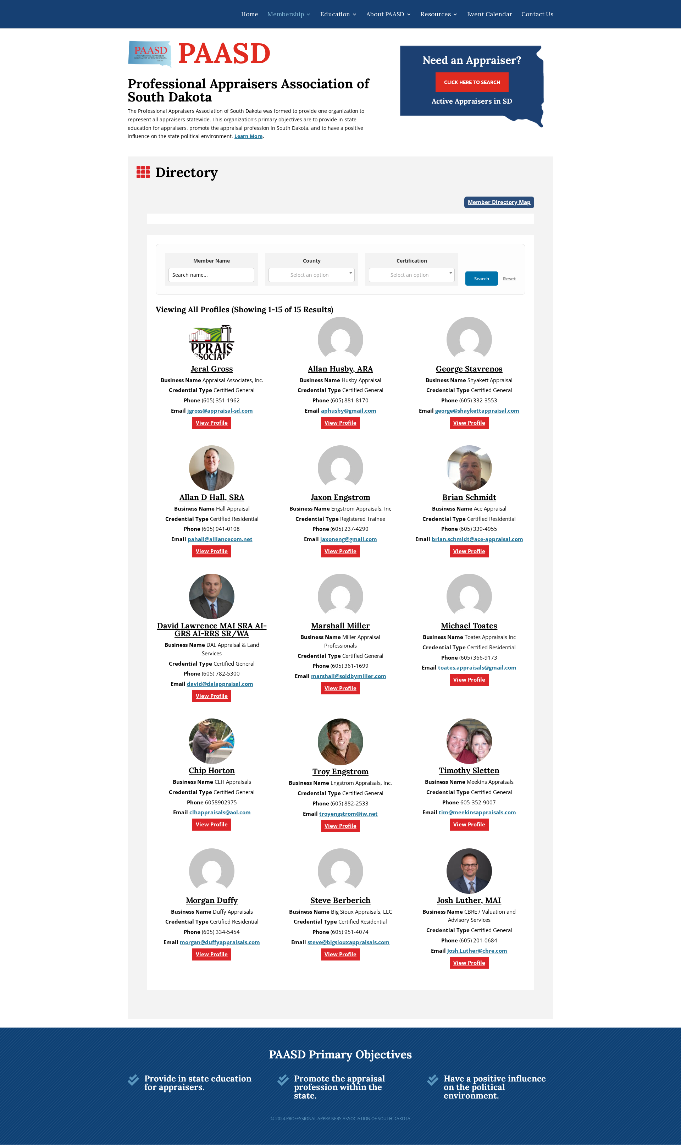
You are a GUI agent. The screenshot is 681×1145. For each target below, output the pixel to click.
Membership (285, 15)
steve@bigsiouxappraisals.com (348, 942)
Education (335, 15)
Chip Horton (212, 770)
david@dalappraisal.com (220, 684)
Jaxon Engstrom (340, 497)
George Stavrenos (469, 369)
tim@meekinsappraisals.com (477, 812)
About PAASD (385, 15)
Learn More (248, 136)
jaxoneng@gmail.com (348, 539)
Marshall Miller (340, 626)
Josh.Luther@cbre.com (477, 950)
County (312, 260)
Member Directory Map (499, 201)
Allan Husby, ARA (340, 369)
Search (481, 278)
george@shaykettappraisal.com (477, 410)
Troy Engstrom (340, 771)
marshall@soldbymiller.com (348, 676)
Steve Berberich (340, 900)
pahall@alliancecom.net (220, 539)
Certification (412, 260)
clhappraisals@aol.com (220, 812)
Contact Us (537, 15)
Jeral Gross (212, 369)
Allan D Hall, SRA (211, 497)
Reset (509, 278)
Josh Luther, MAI (469, 900)
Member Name (211, 260)
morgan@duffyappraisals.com (220, 942)
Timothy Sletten (469, 770)
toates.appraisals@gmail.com (477, 667)
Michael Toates (469, 626)
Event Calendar (489, 15)
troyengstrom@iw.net (348, 814)
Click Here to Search (472, 82)
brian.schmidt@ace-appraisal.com (477, 539)
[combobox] (311, 275)
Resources (436, 15)
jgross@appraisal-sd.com (220, 410)
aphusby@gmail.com (348, 410)
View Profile (212, 422)
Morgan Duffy (212, 900)
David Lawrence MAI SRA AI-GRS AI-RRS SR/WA (212, 629)
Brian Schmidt (469, 497)
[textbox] (311, 275)
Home (249, 15)
